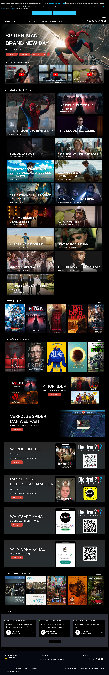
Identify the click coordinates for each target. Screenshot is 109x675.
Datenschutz (8, 668)
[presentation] (100, 74)
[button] (98, 302)
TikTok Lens (17, 462)
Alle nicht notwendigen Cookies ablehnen (64, 13)
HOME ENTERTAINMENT (30, 21)
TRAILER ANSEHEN (39, 54)
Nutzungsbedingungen (21, 668)
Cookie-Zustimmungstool (22, 5)
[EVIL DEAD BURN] (77, 318)
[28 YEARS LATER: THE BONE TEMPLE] (77, 590)
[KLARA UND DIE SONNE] (77, 357)
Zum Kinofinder (54, 394)
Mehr (55, 641)
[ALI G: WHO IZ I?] (56, 357)
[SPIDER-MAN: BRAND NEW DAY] (56, 318)
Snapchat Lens (17, 497)
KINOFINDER (25, 54)
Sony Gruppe (12, 8)
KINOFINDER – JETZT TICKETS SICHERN (53, 21)
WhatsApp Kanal (17, 525)
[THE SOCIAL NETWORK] (15, 590)
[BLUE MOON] (36, 590)
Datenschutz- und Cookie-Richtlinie (57, 3)
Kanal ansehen (17, 557)
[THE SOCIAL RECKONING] (36, 357)
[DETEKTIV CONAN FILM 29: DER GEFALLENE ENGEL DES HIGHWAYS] (15, 318)
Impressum (33, 668)
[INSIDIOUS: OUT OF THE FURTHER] (36, 318)
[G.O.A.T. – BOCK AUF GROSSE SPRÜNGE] (56, 590)
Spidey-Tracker (17, 429)
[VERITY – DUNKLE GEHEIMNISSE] (15, 357)
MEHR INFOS (12, 54)
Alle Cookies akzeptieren (42, 13)
